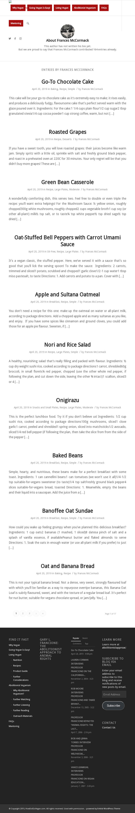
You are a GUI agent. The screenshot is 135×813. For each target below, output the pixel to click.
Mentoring (14, 726)
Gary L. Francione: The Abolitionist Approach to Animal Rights (51, 649)
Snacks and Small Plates (45, 407)
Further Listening (21, 705)
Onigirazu (67, 400)
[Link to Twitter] (9, 38)
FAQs (11, 721)
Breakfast (54, 301)
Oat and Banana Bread (67, 566)
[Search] (28, 23)
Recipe (62, 89)
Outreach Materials (22, 716)
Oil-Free (51, 251)
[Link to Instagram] (20, 38)
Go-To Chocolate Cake (67, 82)
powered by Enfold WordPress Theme (103, 809)
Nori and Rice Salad (67, 345)
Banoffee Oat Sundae (67, 511)
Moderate (74, 189)
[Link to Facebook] (15, 38)
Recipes (17, 665)
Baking (54, 89)
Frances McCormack (92, 89)
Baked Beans (67, 455)
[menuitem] (18, 8)
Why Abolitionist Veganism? (21, 692)
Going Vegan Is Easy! (19, 650)
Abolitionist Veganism (20, 685)
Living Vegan (15, 654)
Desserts (67, 139)
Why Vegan (14, 645)
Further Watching (21, 699)
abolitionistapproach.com (117, 647)
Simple (71, 89)
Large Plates (61, 189)
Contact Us (108, 727)
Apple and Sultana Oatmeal (67, 294)
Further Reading (21, 710)
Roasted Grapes (67, 132)
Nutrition (17, 660)
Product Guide (20, 671)
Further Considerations (20, 678)
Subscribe (113, 705)
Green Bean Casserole (67, 182)
